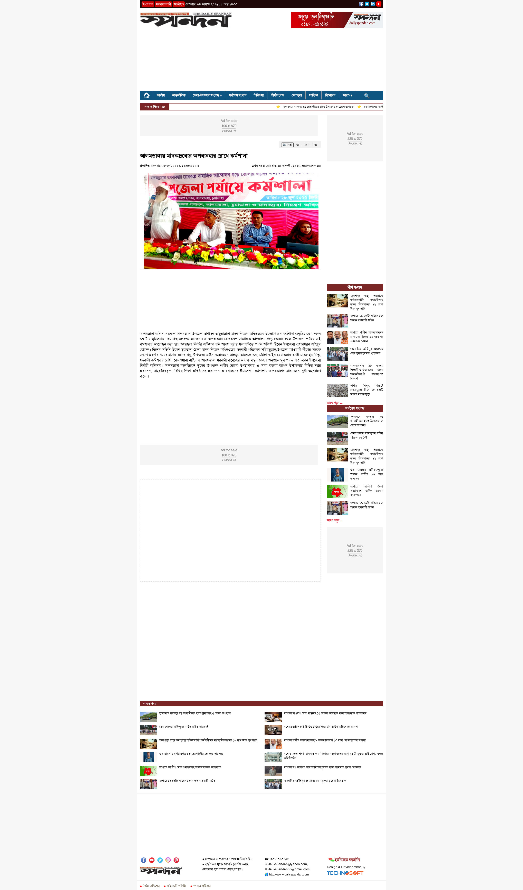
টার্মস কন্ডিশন (150, 886)
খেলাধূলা (297, 95)
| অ (314, 144)
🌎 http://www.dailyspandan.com (287, 874)
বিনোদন (330, 95)
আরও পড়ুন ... (335, 403)
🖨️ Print (287, 144)
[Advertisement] (261, 61)
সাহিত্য (313, 95)
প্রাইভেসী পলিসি (175, 886)
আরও (346, 95)
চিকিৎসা (259, 95)
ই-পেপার (148, 4)
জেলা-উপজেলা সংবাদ (206, 95)
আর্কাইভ (179, 4)
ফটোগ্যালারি (163, 4)
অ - (308, 144)
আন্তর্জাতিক (179, 95)
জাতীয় (161, 95)
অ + (299, 144)
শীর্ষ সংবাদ (277, 95)
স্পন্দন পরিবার (200, 886)
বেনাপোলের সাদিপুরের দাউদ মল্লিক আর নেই (372, 107)
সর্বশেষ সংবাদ (237, 95)
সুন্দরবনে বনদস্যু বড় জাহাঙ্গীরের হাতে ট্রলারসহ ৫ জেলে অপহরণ (302, 107)
